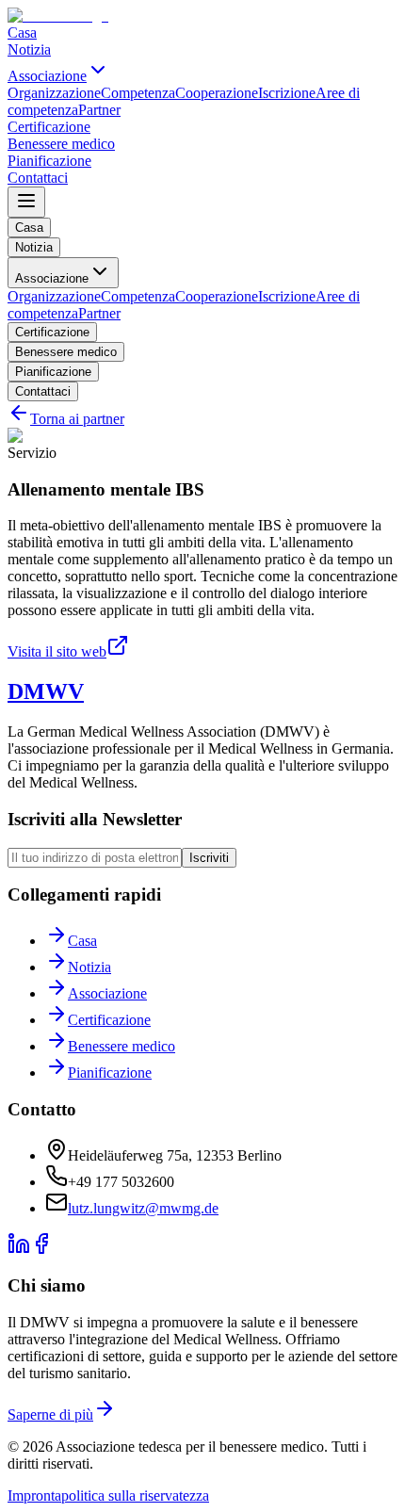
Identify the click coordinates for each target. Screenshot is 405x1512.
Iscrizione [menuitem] (287, 93)
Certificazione (52, 332)
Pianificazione (53, 372)
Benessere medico (66, 352)
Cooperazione (216, 296)
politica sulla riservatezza (135, 1496)
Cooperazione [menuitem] (216, 93)
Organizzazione (54, 296)
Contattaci (43, 391)
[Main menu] (26, 202)
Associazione (52, 278)
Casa (29, 227)
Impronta (34, 1496)
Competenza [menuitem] (138, 93)
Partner (99, 313)
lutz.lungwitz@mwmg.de (143, 1208)
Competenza (138, 296)
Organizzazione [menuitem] (54, 93)
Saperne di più (50, 1414)
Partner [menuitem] (99, 110)
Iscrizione (287, 296)
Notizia (34, 247)
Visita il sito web (57, 651)
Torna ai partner (77, 419)
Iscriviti (209, 858)
